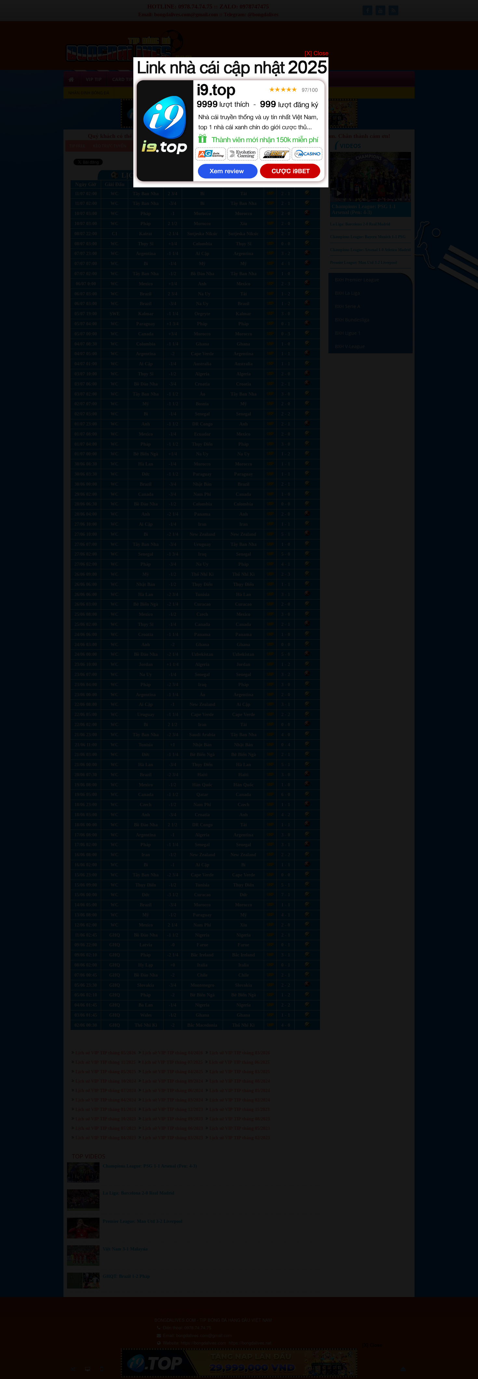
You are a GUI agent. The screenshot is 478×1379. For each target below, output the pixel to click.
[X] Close (316, 53)
